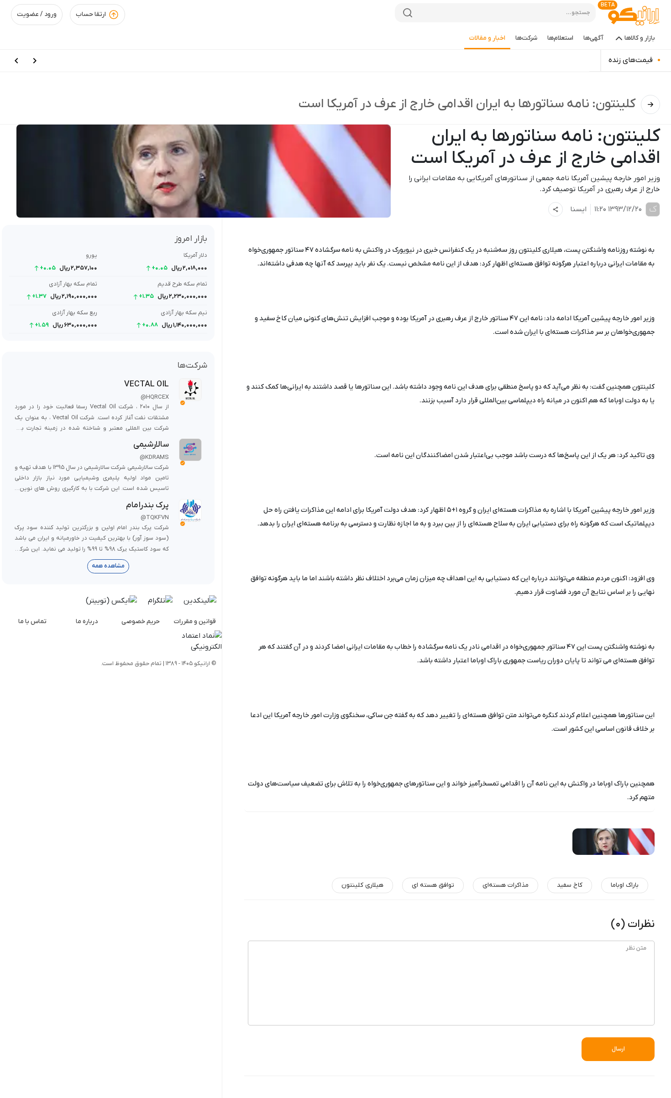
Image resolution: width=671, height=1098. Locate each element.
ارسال (618, 1049)
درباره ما (87, 621)
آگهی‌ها (593, 38)
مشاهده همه (108, 566)
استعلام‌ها (560, 38)
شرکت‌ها (526, 38)
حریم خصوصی (140, 621)
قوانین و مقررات (195, 621)
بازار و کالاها (639, 38)
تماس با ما (32, 621)
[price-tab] (35, 61)
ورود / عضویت (37, 14)
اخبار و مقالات (487, 38)
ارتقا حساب (91, 14)
